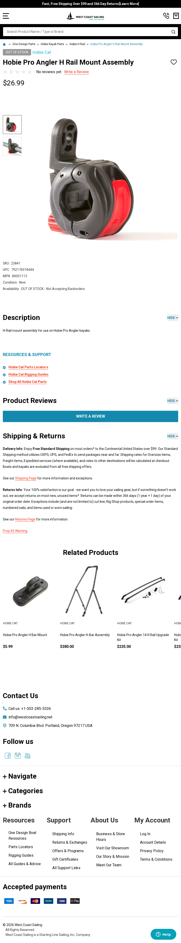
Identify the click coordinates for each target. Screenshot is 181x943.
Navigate (22, 776)
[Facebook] (8, 755)
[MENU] (6, 16)
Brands (19, 805)
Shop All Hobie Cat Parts (27, 382)
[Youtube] (28, 755)
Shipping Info (63, 834)
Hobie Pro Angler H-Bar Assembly (85, 635)
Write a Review (76, 72)
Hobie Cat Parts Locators (28, 367)
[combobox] (90, 31)
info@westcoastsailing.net (30, 717)
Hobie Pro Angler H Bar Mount (25, 635)
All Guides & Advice (24, 864)
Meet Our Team (108, 865)
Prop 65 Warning (15, 531)
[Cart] (176, 16)
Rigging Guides (20, 855)
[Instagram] (18, 755)
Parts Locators (20, 847)
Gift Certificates (65, 859)
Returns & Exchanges (69, 842)
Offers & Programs (68, 851)
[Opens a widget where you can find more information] (163, 935)
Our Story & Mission (112, 856)
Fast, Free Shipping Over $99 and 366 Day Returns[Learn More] (90, 4)
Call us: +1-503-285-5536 (29, 708)
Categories (25, 791)
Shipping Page (26, 478)
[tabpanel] (29, 614)
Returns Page (25, 519)
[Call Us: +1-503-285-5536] (166, 16)
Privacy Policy (152, 851)
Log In (145, 834)
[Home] (5, 44)
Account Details (153, 842)
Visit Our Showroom (112, 848)
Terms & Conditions (156, 859)
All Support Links (66, 868)
